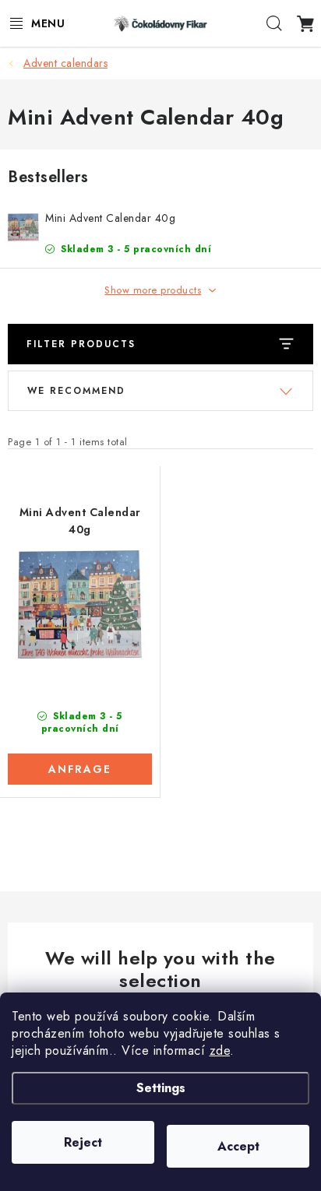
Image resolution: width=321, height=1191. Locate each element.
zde (220, 1050)
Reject (83, 1142)
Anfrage (79, 769)
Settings (160, 1088)
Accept (238, 1146)
